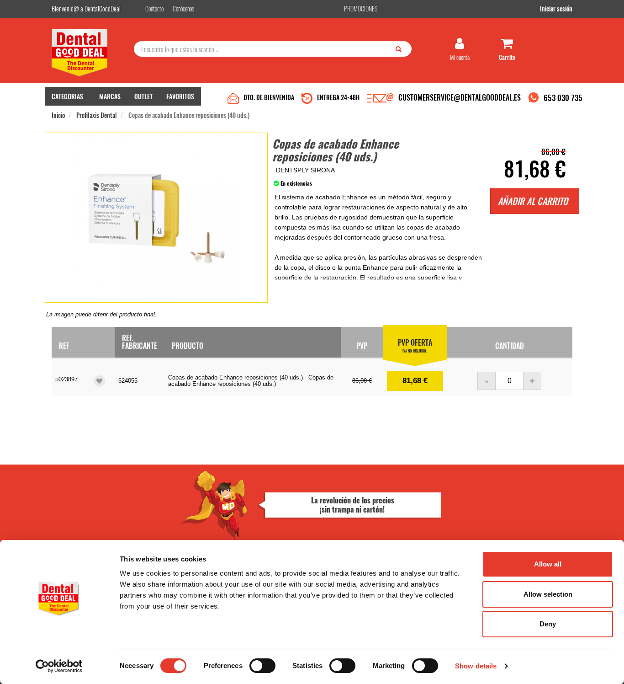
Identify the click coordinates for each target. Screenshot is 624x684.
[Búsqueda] (400, 48)
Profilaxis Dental (96, 115)
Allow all (547, 564)
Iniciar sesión (556, 8)
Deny (547, 624)
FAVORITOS (180, 96)
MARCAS (110, 96)
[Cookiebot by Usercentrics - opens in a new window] (59, 666)
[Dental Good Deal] (89, 52)
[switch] (262, 665)
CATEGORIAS (67, 96)
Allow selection (548, 594)
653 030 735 (563, 97)
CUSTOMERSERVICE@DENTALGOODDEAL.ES (459, 97)
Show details (476, 666)
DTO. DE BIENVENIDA (268, 97)
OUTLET (143, 96)
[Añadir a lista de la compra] (99, 381)
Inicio (58, 115)
